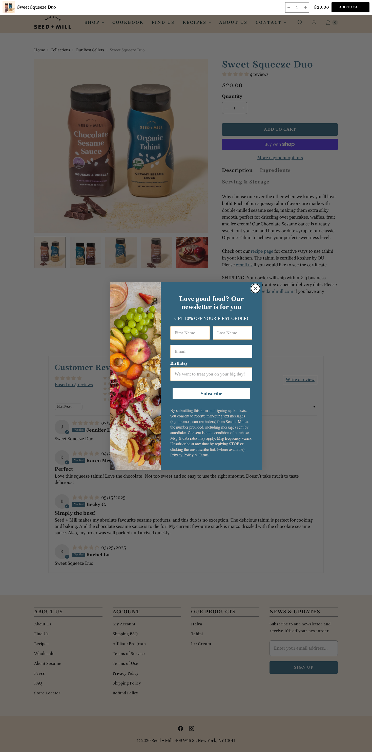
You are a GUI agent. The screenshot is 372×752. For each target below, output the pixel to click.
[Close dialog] (255, 288)
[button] (288, 7)
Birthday (179, 363)
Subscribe (211, 393)
